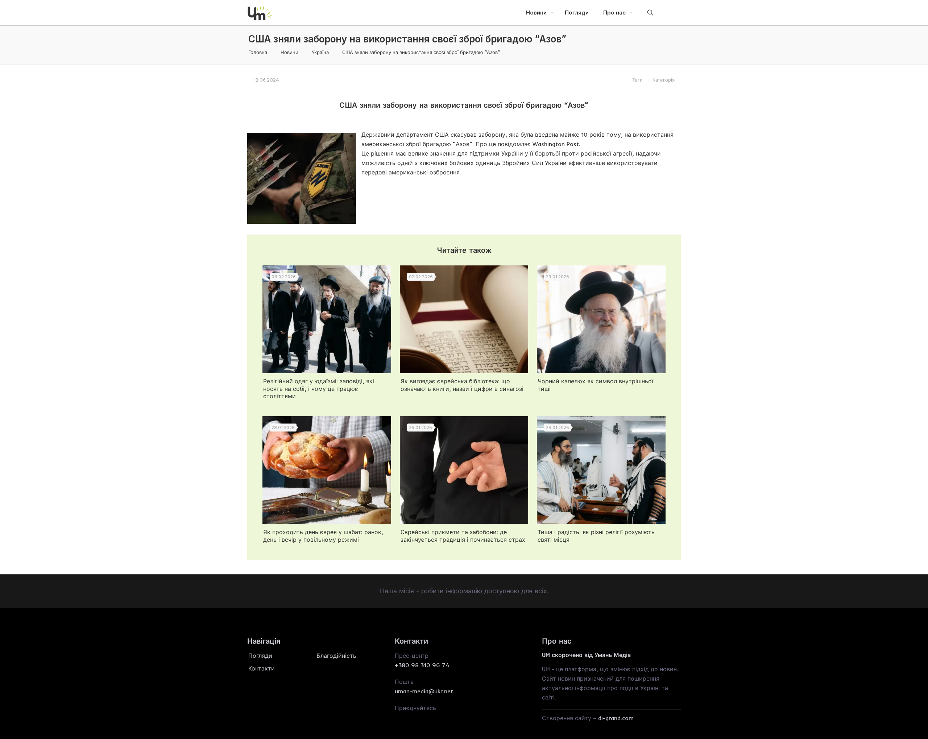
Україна (320, 52)
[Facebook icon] (660, 12)
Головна (257, 52)
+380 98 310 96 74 (422, 665)
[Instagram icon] (670, 12)
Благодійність (336, 655)
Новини (289, 52)
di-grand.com (616, 718)
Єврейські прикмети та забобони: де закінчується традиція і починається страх (463, 535)
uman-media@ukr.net (424, 691)
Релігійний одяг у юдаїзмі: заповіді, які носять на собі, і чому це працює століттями (318, 388)
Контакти (261, 668)
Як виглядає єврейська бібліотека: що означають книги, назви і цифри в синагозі (462, 384)
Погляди (260, 655)
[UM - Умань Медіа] (260, 12)
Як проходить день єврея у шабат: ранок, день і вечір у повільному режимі (323, 535)
